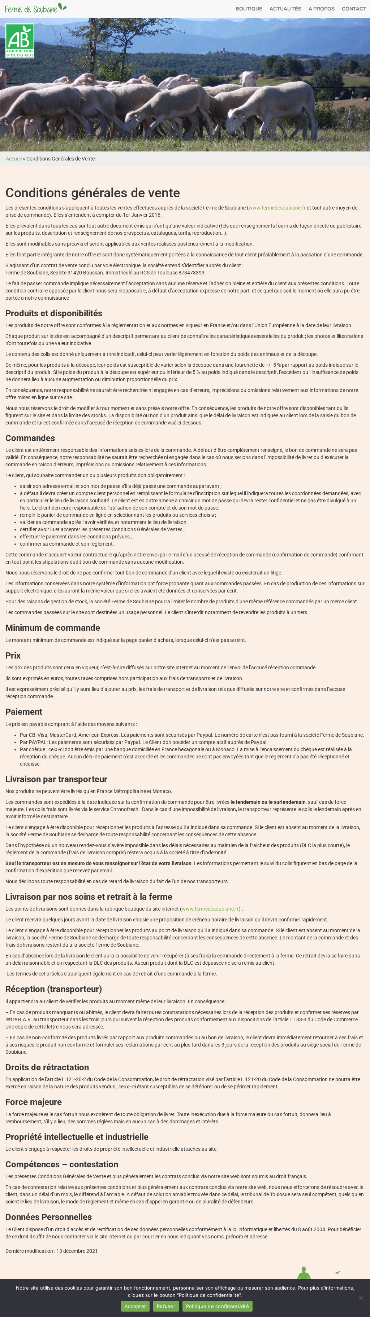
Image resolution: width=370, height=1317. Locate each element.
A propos (322, 9)
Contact (354, 9)
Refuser (166, 1306)
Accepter (135, 1306)
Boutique (249, 9)
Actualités (285, 9)
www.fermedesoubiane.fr (277, 208)
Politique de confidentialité (217, 1306)
